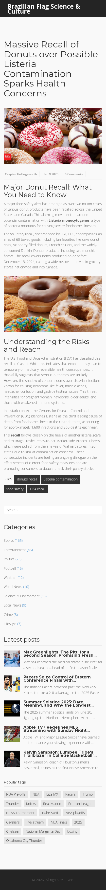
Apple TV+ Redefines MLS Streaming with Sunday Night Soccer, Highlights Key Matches (57, 729)
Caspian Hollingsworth (21, 174)
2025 (78, 822)
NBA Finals (59, 822)
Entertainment (15, 549)
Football (10, 568)
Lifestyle (10, 623)
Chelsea (12, 831)
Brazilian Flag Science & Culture (43, 8)
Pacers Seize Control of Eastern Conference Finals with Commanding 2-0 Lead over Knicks (57, 678)
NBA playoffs (75, 812)
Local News (12, 605)
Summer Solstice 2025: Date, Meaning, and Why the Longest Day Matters (56, 703)
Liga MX (52, 794)
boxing (72, 831)
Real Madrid (52, 803)
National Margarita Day (43, 831)
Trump (88, 794)
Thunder (12, 803)
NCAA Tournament (20, 812)
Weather (10, 577)
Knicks (31, 803)
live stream (35, 822)
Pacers (70, 794)
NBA (36, 794)
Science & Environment (22, 596)
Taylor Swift (50, 812)
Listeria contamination (61, 479)
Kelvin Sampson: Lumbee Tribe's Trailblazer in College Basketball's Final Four (59, 754)
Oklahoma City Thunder (24, 840)
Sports (9, 540)
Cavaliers (13, 822)
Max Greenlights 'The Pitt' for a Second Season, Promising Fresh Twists (58, 654)
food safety (14, 489)
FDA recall (37, 489)
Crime (8, 614)
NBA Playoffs (15, 794)
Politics (9, 559)
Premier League (80, 803)
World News (13, 586)
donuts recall (27, 479)
